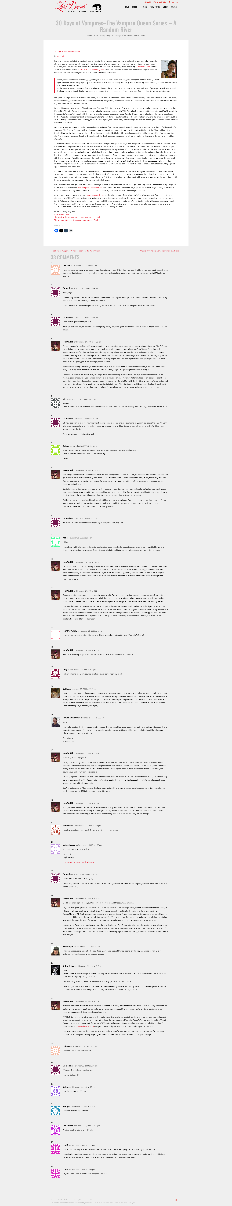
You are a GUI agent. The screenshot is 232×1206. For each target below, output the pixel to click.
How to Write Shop (160, 2)
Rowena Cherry (70, 717)
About (165, 7)
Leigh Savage (69, 845)
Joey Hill (60, 56)
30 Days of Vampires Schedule (67, 51)
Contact (174, 7)
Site (91, 1200)
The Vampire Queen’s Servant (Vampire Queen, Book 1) (77, 220)
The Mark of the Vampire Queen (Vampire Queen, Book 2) (78, 217)
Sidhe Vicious (69, 966)
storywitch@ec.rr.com (85, 1026)
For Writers (155, 7)
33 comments (139, 35)
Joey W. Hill (68, 341)
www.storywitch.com (96, 195)
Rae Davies (147, 2)
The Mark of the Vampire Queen (90, 69)
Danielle (67, 288)
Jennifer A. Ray (70, 630)
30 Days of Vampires (123, 35)
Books (134, 7)
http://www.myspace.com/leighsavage (79, 862)
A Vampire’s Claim (142, 66)
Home (127, 7)
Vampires (109, 35)
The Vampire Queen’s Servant (90, 187)
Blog (145, 7)
